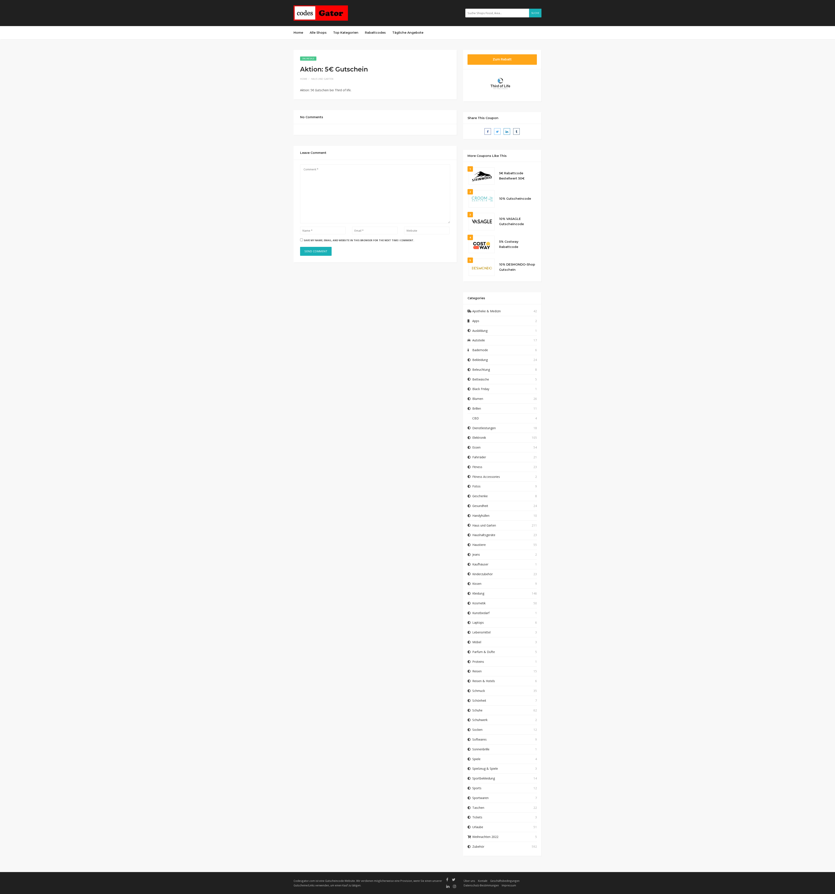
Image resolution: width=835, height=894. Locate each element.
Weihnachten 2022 (485, 837)
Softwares (479, 739)
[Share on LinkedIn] (507, 131)
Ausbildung (480, 331)
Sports (476, 788)
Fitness (477, 467)
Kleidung (478, 593)
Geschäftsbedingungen (504, 880)
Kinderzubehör (482, 574)
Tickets (477, 817)
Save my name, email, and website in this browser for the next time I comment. (359, 240)
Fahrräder (479, 457)
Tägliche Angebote (407, 33)
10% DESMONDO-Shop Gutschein (517, 267)
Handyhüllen (480, 515)
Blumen (477, 399)
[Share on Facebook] (487, 131)
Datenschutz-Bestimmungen (481, 885)
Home (298, 33)
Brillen (476, 408)
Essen (476, 447)
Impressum (509, 885)
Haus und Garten (322, 78)
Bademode (480, 350)
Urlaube (477, 827)
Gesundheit (480, 506)
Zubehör (478, 846)
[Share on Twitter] (497, 131)
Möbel (476, 642)
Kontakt (482, 880)
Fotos (476, 486)
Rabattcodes (375, 33)
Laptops (478, 622)
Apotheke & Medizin (486, 311)
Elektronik (479, 437)
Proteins (478, 662)
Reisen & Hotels (483, 681)
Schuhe (477, 710)
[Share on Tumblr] (516, 131)
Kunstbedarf (480, 613)
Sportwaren (480, 798)
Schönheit (479, 700)
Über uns (469, 880)
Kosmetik (479, 603)
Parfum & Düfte (483, 652)
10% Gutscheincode (515, 199)
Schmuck (478, 691)
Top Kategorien (345, 33)
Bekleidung (480, 360)
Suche (535, 13)
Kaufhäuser (480, 564)
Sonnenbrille (480, 749)
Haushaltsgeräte (483, 535)
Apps (475, 321)
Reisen (477, 671)
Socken (477, 730)
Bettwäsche (480, 379)
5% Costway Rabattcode (508, 244)
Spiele (476, 759)
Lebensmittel (481, 632)
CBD (475, 418)
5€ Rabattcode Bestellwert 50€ (511, 175)
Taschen (478, 808)
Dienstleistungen (484, 428)
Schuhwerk (480, 720)
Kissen (476, 584)
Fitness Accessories (486, 477)
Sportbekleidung (483, 778)
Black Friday (480, 389)
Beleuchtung (481, 369)
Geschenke (480, 496)
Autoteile (478, 340)
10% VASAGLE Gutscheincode (511, 221)
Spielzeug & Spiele (485, 768)
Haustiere (479, 545)
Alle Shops (318, 33)
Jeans (476, 554)
